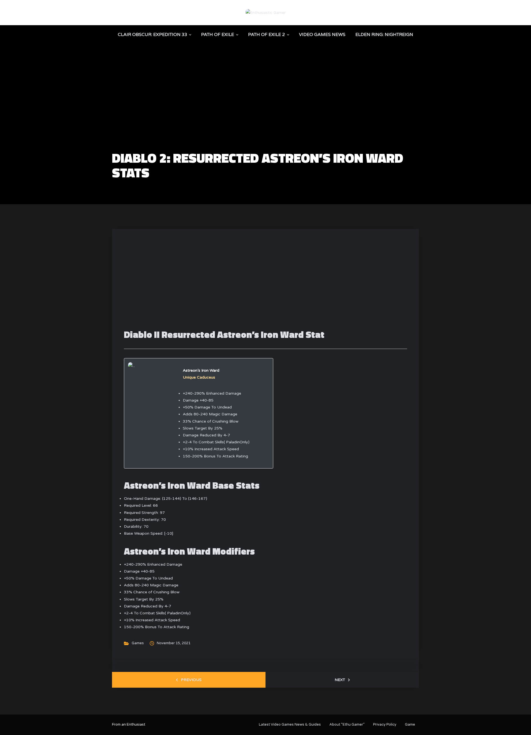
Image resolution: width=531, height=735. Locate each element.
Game (410, 724)
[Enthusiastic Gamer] (266, 12)
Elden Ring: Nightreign (384, 34)
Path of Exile (217, 34)
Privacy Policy (384, 724)
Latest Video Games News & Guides (290, 724)
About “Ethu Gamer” (347, 724)
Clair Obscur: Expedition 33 (152, 34)
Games (138, 643)
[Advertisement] (265, 109)
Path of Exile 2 (266, 34)
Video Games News (322, 34)
